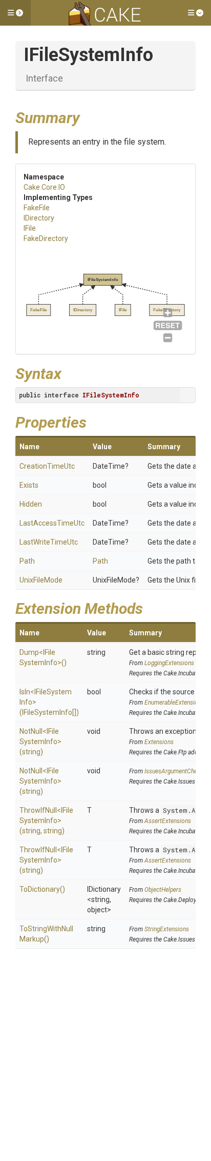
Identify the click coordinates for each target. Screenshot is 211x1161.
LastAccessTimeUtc (52, 523)
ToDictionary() (42, 889)
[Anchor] (87, 116)
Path (27, 561)
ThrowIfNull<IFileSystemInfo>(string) (46, 860)
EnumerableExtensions (174, 702)
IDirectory (39, 218)
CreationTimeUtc (47, 466)
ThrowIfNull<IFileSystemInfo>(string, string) (46, 820)
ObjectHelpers (162, 889)
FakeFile (37, 208)
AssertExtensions (167, 821)
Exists (28, 485)
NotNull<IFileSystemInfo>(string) (40, 741)
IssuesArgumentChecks (175, 771)
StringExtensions (166, 929)
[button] (15, 13)
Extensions (159, 742)
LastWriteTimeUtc (48, 542)
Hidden (30, 504)
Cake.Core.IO (44, 187)
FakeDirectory (46, 238)
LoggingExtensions (169, 663)
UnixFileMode (40, 580)
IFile (30, 228)
